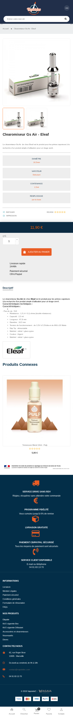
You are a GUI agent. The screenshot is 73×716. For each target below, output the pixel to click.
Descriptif (8, 288)
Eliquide (6, 619)
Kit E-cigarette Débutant (13, 627)
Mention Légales (10, 591)
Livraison (6, 587)
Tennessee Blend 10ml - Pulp (34, 445)
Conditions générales (12, 599)
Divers (5, 640)
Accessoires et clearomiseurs (15, 632)
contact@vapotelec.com (19, 669)
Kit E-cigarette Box (11, 624)
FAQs (5, 607)
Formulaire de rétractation (14, 603)
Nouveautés (8, 635)
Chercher (66, 19)
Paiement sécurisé (11, 595)
